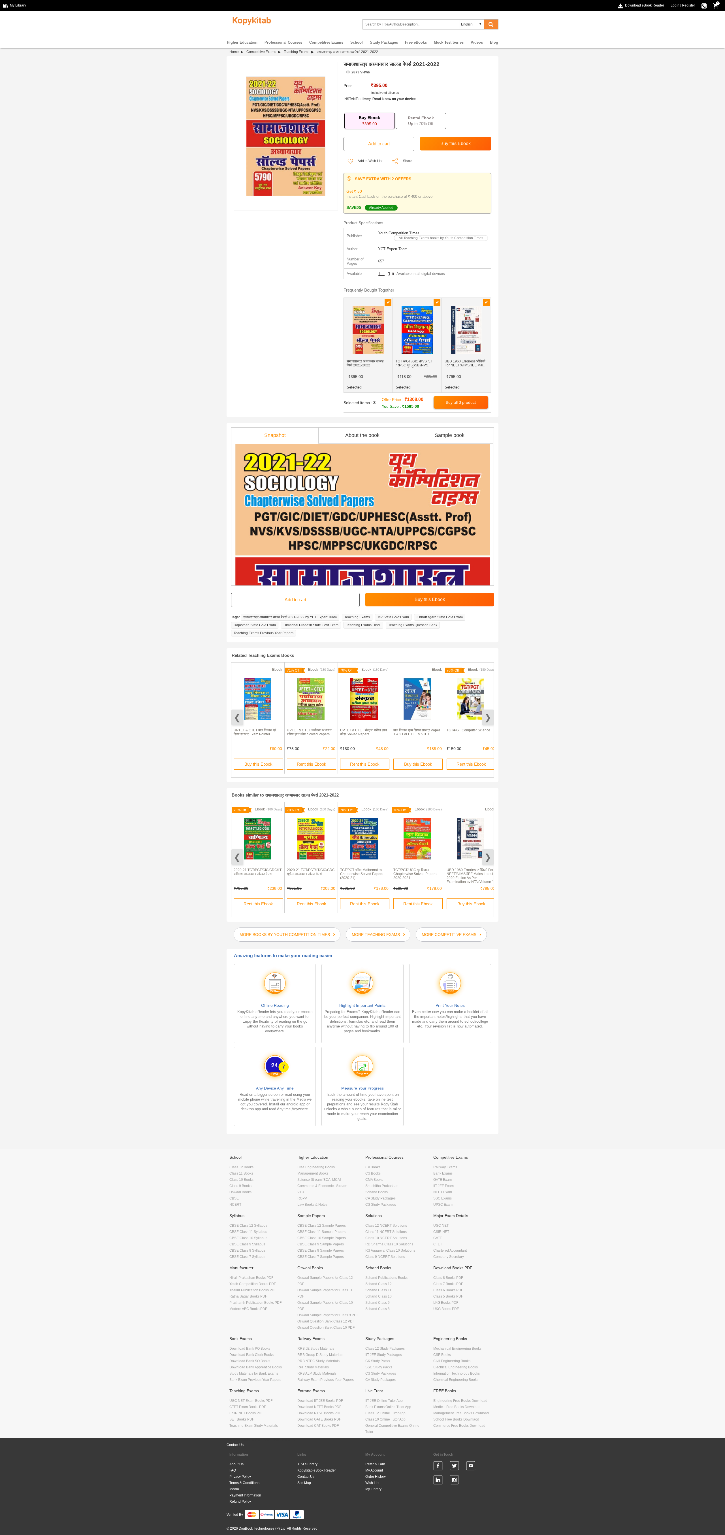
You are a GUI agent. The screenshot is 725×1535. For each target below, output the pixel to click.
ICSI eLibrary (307, 1464)
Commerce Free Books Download (459, 1426)
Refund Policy (240, 1502)
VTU (300, 1192)
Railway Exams (445, 1167)
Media (234, 1489)
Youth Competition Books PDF (252, 1284)
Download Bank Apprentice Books (255, 1367)
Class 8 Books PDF (448, 1278)
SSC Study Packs (378, 1367)
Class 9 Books (240, 1186)
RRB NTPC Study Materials (318, 1361)
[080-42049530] (704, 5)
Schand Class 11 (378, 1290)
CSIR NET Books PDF (246, 1413)
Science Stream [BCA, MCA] (319, 1180)
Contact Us (235, 1445)
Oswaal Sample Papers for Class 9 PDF (328, 1315)
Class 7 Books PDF (448, 1284)
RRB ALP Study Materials (316, 1373)
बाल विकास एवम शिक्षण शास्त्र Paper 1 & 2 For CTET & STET (416, 732)
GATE (437, 1238)
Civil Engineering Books (451, 1361)
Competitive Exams (326, 42)
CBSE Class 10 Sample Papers (321, 1238)
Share (407, 161)
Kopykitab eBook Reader (316, 1470)
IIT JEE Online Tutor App (384, 1401)
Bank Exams (443, 1173)
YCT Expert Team (393, 249)
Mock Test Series (449, 42)
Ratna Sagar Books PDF (248, 1296)
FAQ (232, 1470)
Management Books (312, 1173)
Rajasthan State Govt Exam (255, 625)
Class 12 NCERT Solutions (386, 1226)
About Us (236, 1464)
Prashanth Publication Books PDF (255, 1303)
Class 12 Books (241, 1167)
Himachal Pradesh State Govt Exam (310, 625)
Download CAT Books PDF (318, 1426)
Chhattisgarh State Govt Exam (440, 617)
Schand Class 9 (377, 1303)
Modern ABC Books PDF (248, 1309)
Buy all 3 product (461, 402)
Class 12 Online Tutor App (385, 1413)
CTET (437, 1244)
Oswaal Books (240, 1192)
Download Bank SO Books (249, 1361)
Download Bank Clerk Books (251, 1355)
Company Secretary (448, 1257)
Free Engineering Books (316, 1167)
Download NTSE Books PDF (319, 1413)
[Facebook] (438, 1466)
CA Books (372, 1167)
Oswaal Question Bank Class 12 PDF (326, 1321)
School (356, 42)
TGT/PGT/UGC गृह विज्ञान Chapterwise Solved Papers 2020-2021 (414, 874)
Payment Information (245, 1495)
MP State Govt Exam (393, 617)
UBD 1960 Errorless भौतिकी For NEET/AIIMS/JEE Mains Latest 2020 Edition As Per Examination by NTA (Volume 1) (471, 876)
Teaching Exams (296, 52)
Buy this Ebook (258, 764)
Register (688, 5)
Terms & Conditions (244, 1483)
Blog (494, 42)
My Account (374, 1470)
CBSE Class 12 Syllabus (248, 1226)
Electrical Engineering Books (455, 1367)
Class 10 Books (241, 1180)
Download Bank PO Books (249, 1349)
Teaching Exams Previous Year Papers (263, 633)
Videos (477, 42)
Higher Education (242, 42)
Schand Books (376, 1192)
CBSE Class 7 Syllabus (247, 1257)
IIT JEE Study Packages (383, 1355)
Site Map (304, 1483)
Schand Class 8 (377, 1309)
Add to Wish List (369, 161)
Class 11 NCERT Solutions (386, 1232)
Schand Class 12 (378, 1284)
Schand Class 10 (378, 1296)
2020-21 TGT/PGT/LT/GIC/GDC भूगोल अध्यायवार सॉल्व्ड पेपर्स (311, 872)
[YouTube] (470, 1466)
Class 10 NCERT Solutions (386, 1238)
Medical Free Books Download (457, 1407)
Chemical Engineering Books (455, 1380)
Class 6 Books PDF (448, 1290)
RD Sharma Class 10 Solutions (389, 1244)
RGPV (302, 1198)
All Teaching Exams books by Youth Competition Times (441, 238)
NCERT (235, 1205)
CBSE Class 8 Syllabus (247, 1250)
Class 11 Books (241, 1173)
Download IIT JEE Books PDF (320, 1401)
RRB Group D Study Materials (320, 1355)
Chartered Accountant (450, 1250)
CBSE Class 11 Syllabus (248, 1232)
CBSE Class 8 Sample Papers (320, 1250)
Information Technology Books (456, 1373)
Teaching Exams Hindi (363, 625)
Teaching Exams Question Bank (412, 625)
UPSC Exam (443, 1205)
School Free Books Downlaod (456, 1419)
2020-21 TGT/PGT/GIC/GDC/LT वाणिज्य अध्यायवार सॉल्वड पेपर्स (258, 872)
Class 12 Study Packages (385, 1349)
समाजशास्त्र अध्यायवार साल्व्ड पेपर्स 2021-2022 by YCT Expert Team (290, 617)
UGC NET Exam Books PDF (250, 1401)
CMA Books (374, 1180)
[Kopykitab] (250, 20)
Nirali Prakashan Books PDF (251, 1278)
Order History (375, 1477)
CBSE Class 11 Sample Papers (321, 1232)
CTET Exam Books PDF (247, 1407)
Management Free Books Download (461, 1413)
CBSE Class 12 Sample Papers (321, 1226)
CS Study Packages (380, 1205)
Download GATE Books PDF (319, 1419)
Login (675, 5)
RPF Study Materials (313, 1367)
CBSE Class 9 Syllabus (247, 1244)
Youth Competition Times (398, 233)
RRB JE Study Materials (315, 1349)
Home (234, 52)
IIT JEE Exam (443, 1186)
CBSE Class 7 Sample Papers (320, 1257)
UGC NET (441, 1226)
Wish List (372, 1483)
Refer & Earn (375, 1464)
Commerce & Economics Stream (322, 1186)
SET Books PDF (241, 1419)
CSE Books (442, 1355)
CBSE (234, 1198)
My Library (373, 1489)
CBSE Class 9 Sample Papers (320, 1244)
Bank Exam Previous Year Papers (255, 1380)
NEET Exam (442, 1192)
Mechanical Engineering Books (457, 1349)
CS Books (373, 1173)
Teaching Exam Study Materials (253, 1426)
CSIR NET (441, 1232)
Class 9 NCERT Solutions (385, 1257)
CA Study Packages (380, 1198)
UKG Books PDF (446, 1309)
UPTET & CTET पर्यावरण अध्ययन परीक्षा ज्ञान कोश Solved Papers (309, 732)
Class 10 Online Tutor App (385, 1419)
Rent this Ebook (311, 764)
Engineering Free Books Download (460, 1401)
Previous (237, 717)
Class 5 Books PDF (448, 1296)
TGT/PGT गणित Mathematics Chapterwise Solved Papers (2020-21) (361, 874)
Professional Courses (283, 42)
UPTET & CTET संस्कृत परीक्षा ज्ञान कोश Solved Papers (363, 732)
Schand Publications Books (386, 1278)
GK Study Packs (377, 1361)
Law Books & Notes (312, 1205)
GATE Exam (442, 1180)
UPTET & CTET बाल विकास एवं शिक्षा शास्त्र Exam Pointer (255, 732)
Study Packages (384, 42)
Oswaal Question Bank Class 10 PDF (326, 1328)
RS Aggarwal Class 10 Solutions (390, 1250)
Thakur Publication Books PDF (252, 1290)
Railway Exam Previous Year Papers (325, 1380)
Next (488, 717)
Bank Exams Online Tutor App (388, 1407)
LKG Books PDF (445, 1303)
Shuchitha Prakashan (381, 1186)
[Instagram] (454, 1481)
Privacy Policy (240, 1477)
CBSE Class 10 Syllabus (248, 1238)
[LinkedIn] (438, 1481)
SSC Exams (442, 1198)
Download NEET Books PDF (319, 1407)
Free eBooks (416, 42)
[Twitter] (454, 1466)
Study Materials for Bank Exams (253, 1373)
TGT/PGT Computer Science (468, 730)
